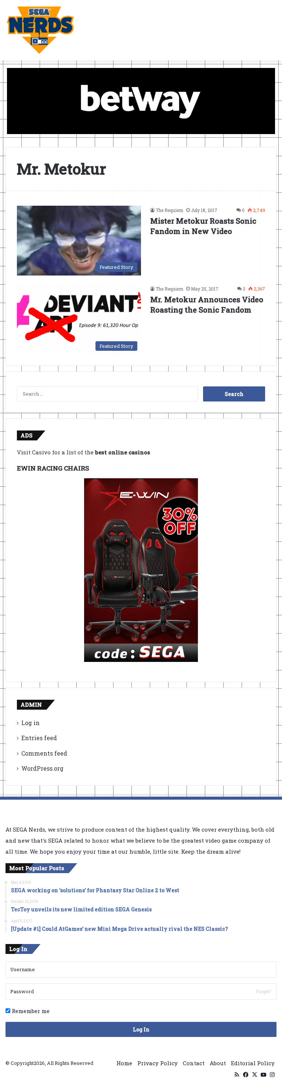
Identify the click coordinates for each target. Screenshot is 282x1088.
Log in (30, 723)
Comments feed (44, 753)
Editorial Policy (253, 1063)
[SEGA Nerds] (40, 30)
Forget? (263, 991)
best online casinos (122, 452)
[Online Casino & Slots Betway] (141, 100)
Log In (141, 1029)
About (218, 1063)
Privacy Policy (157, 1063)
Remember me (30, 1011)
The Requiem (169, 210)
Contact (194, 1063)
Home (124, 1063)
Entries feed (39, 738)
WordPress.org (42, 768)
